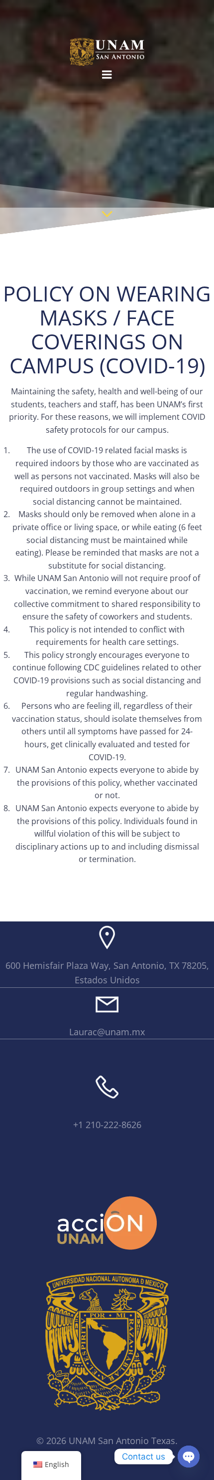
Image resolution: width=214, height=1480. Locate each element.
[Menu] (107, 74)
